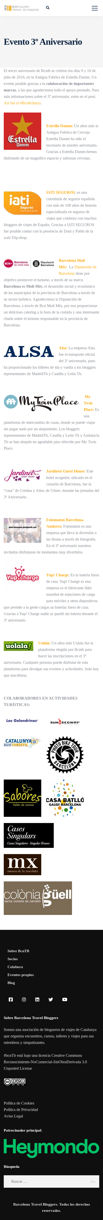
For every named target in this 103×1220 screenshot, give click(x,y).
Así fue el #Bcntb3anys (22, 103)
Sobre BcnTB (18, 951)
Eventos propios (21, 975)
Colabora (15, 967)
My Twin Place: (89, 403)
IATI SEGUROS (60, 192)
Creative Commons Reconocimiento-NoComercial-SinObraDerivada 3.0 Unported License (45, 1061)
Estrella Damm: (59, 126)
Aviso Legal (13, 1116)
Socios (13, 959)
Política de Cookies (19, 1103)
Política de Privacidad (21, 1109)
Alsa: (63, 348)
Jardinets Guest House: (66, 471)
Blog (11, 983)
